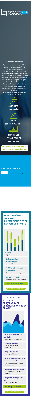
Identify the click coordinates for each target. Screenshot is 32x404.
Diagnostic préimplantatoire (14, 371)
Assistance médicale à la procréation (12, 337)
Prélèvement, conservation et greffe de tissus (15, 270)
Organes (9, 254)
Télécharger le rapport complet (16, 288)
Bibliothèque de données (14, 283)
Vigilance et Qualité (16, 278)
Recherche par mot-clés (10, 169)
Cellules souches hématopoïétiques (12, 261)
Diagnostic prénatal (11, 353)
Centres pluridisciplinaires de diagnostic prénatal (14, 361)
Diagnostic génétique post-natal (13, 380)
